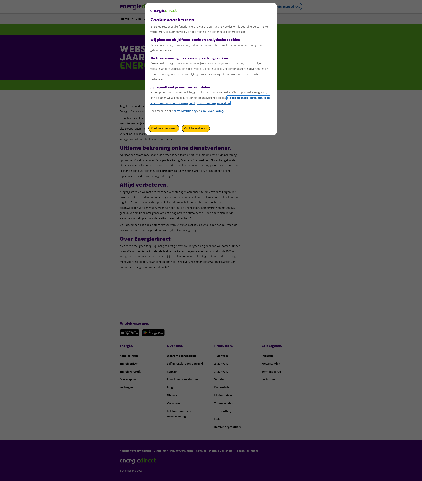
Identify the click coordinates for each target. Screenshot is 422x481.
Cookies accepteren (163, 128)
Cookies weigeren (195, 128)
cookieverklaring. (212, 111)
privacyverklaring (185, 111)
